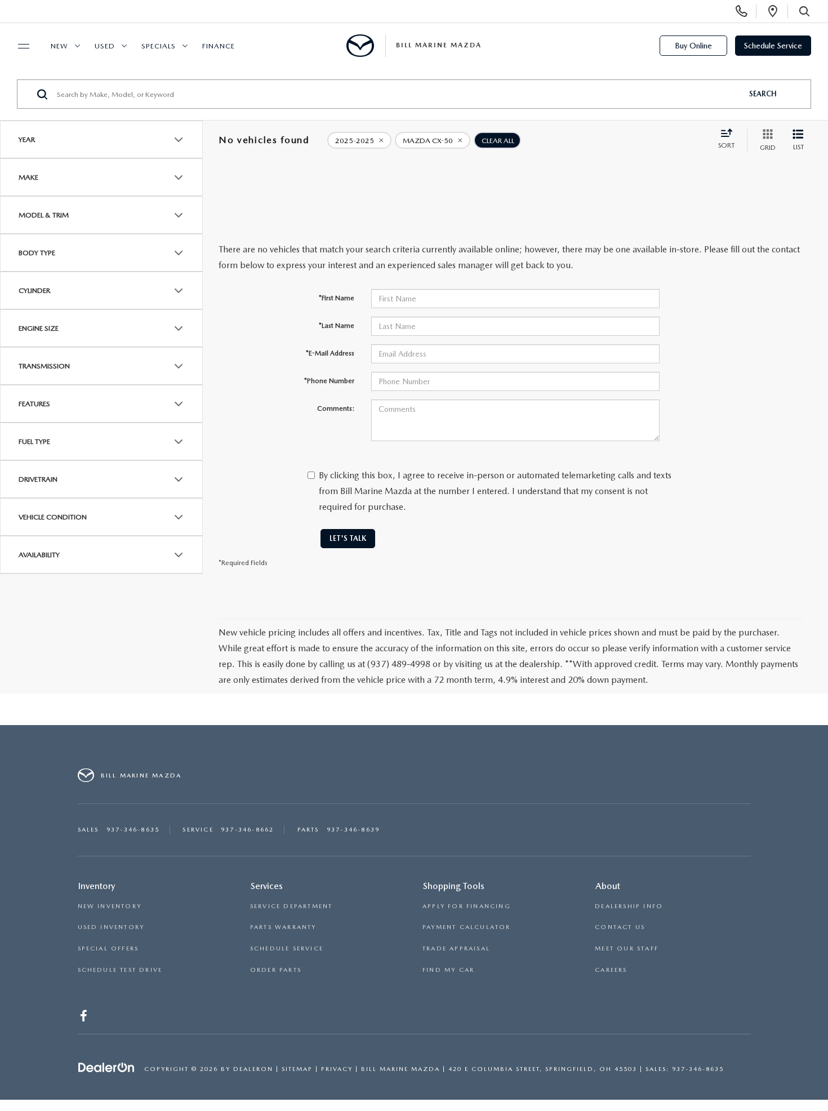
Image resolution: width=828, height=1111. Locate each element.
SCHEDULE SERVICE (286, 948)
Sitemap (297, 1069)
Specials (158, 46)
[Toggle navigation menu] (19, 46)
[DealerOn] (106, 1068)
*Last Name (336, 326)
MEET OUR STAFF (626, 948)
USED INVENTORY (111, 927)
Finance (218, 46)
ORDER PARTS (275, 970)
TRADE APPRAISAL (456, 948)
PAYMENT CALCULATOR (466, 927)
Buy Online (693, 45)
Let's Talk (348, 538)
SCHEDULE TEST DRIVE (120, 970)
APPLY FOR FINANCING (466, 906)
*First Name (336, 298)
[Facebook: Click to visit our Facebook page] (85, 1018)
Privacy (337, 1069)
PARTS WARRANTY (283, 927)
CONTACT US (620, 927)
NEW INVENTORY (110, 906)
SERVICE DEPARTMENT (291, 906)
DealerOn (253, 1069)
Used (105, 46)
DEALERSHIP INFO (629, 906)
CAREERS (611, 970)
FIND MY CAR (448, 970)
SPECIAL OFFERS (108, 948)
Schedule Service (773, 45)
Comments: (335, 408)
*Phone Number (329, 381)
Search (763, 94)
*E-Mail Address (330, 353)
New (59, 46)
